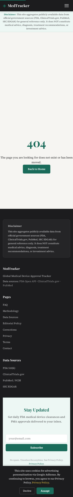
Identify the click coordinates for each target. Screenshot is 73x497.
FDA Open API (27, 281)
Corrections (10, 329)
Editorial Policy (12, 323)
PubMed (8, 285)
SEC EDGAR (10, 386)
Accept (45, 490)
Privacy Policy (36, 463)
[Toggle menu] (66, 5)
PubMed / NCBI (12, 380)
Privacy (7, 336)
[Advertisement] (36, 70)
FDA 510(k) (9, 368)
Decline (27, 490)
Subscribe (36, 447)
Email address (36, 430)
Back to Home (36, 169)
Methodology (11, 311)
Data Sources (10, 317)
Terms (6, 342)
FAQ (5, 305)
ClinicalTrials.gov (48, 281)
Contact (7, 348)
